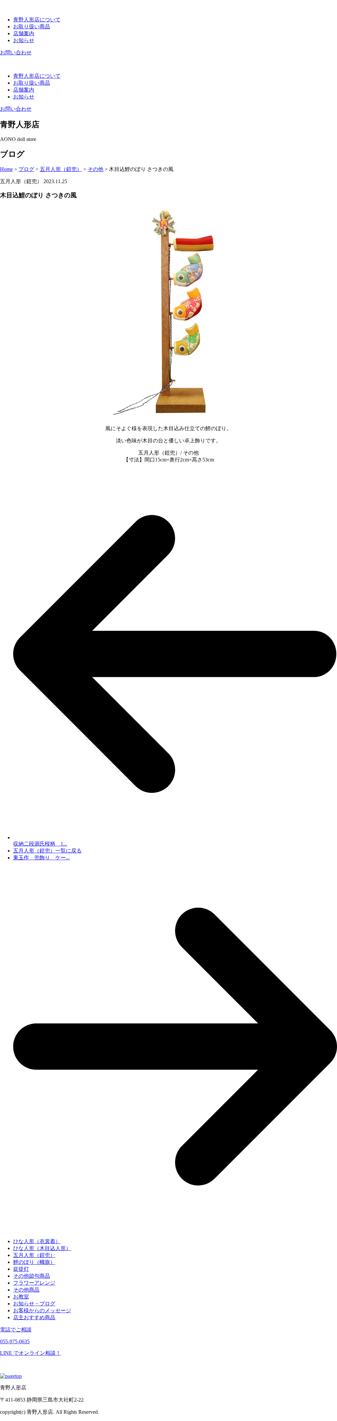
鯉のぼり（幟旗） (34, 1262)
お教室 (21, 1296)
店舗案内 (23, 33)
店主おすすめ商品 (34, 1317)
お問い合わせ (16, 52)
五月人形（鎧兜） (34, 1255)
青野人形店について (37, 19)
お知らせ (23, 40)
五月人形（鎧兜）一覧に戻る (47, 850)
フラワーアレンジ (34, 1283)
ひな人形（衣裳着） (37, 1241)
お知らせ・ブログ (34, 1303)
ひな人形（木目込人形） (42, 1248)
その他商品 (26, 1290)
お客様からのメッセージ (42, 1310)
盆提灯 (21, 1269)
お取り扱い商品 (31, 26)
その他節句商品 (31, 1276)
